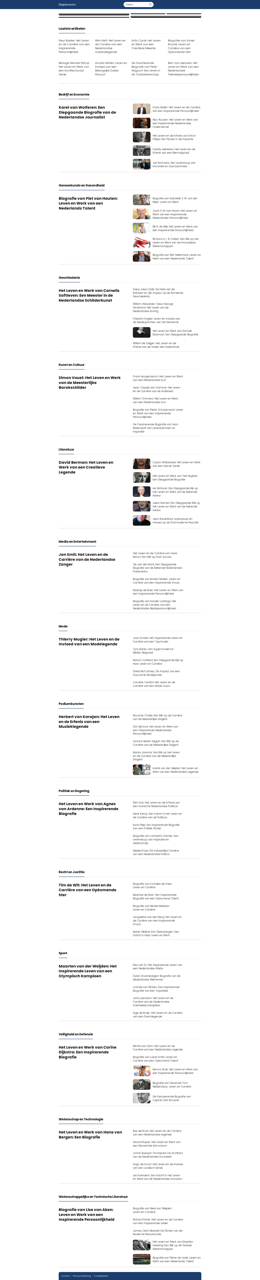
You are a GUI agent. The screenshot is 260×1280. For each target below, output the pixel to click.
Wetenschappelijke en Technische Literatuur (93, 1197)
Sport (63, 953)
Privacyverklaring (82, 1275)
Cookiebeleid (101, 1275)
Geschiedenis (69, 278)
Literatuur (66, 449)
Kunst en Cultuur (72, 365)
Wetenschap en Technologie (81, 1119)
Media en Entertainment (77, 542)
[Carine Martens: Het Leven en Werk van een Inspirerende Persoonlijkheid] (166, 16)
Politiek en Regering (74, 791)
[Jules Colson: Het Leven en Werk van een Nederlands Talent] (184, 13)
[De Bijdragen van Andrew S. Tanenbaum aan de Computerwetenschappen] (148, 13)
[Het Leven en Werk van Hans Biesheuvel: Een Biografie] (94, 17)
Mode (63, 626)
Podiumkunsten (71, 704)
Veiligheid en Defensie (76, 1034)
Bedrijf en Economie (74, 94)
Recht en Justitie (71, 872)
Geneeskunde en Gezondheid (82, 185)
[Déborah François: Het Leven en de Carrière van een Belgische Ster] (94, 14)
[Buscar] (150, 4)
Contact (65, 1275)
